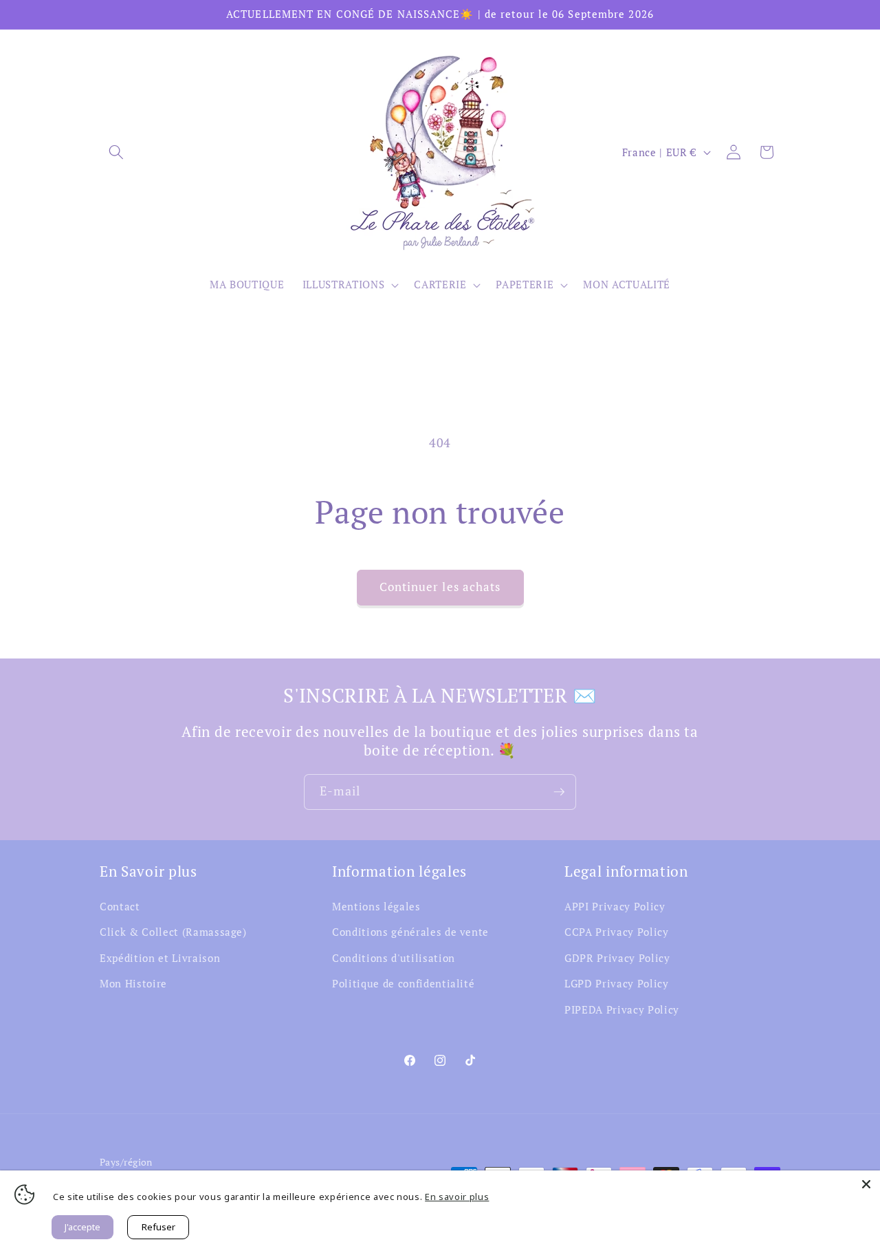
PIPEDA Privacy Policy (621, 1009)
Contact (120, 906)
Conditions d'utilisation (393, 958)
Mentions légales (376, 906)
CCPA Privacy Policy (616, 932)
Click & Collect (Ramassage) (173, 932)
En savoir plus (457, 1196)
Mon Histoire (133, 983)
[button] (116, 152)
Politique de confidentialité (403, 983)
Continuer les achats (440, 587)
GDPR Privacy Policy (617, 958)
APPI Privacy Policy (615, 906)
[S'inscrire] (558, 792)
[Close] (866, 1184)
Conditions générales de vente (410, 932)
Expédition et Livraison (160, 958)
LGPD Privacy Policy (616, 983)
